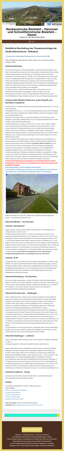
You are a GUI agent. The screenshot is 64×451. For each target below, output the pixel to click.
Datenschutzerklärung (42, 435)
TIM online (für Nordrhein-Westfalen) (16, 390)
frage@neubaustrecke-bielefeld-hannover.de (29, 405)
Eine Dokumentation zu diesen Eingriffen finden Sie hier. (23, 167)
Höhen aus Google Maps (12, 397)
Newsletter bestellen (32, 429)
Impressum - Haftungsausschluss (25, 435)
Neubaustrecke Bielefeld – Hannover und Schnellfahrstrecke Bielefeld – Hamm (32, 32)
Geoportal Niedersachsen (12, 395)
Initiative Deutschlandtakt (43, 441)
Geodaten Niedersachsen (12, 392)
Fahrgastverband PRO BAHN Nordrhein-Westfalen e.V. (32, 443)
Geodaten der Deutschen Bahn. (14, 399)
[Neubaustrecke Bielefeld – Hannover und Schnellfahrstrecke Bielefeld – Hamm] (32, 25)
